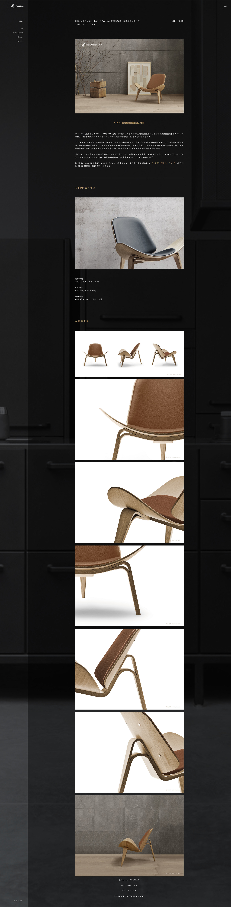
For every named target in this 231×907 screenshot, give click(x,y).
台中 (129, 885)
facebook (119, 896)
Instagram (132, 896)
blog (142, 896)
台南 (135, 885)
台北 (123, 885)
